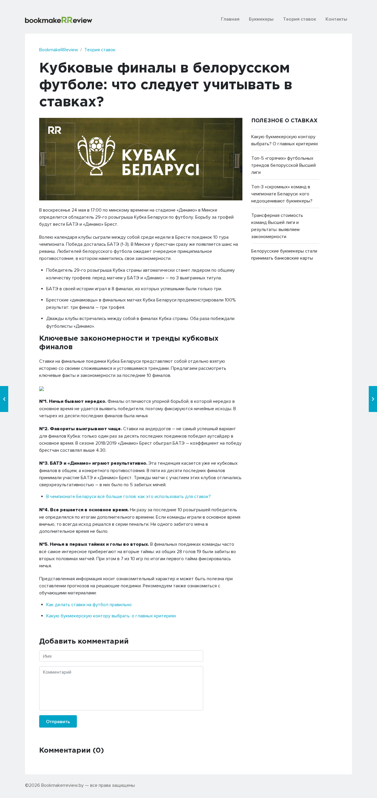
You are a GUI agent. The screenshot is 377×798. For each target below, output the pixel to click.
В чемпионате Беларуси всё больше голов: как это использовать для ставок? (128, 496)
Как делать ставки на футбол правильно (89, 604)
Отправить (58, 721)
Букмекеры (261, 19)
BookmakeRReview (58, 49)
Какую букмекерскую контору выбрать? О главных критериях (284, 140)
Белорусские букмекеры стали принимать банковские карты (284, 254)
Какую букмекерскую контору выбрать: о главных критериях (111, 615)
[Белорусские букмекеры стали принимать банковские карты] (373, 399)
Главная (230, 19)
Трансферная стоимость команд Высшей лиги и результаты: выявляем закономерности (277, 225)
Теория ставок (299, 19)
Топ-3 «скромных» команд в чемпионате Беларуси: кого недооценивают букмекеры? (281, 193)
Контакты (336, 19)
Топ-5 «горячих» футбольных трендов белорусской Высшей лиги (283, 165)
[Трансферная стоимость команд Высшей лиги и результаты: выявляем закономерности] (4, 399)
